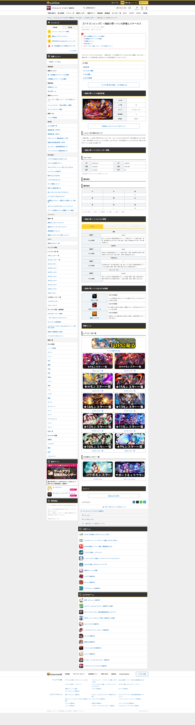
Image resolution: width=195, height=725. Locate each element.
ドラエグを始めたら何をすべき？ (58, 159)
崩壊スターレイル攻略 (71, 689)
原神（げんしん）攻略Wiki (72, 694)
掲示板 (145, 13)
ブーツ (50, 415)
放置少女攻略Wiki (96, 703)
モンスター (87, 515)
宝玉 (49, 361)
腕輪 (49, 365)
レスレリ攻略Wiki (70, 706)
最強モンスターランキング (60, 36)
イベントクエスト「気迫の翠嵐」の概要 (60, 105)
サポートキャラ (52, 305)
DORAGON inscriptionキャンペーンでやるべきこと (65, 41)
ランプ (50, 402)
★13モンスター (52, 276)
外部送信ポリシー (93, 674)
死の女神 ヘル (88, 43)
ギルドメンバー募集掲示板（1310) (58, 138)
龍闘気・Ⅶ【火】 (94, 318)
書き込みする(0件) (113, 496)
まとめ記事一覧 (52, 126)
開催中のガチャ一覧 (54, 243)
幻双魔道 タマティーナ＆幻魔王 (93, 39)
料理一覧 (50, 431)
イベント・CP (70, 13)
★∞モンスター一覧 (97, 391)
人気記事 (54, 27)
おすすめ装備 (87, 78)
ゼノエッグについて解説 (55, 109)
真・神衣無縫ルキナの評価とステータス (64, 46)
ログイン (144, 3)
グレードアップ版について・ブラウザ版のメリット (99, 46)
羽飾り (50, 377)
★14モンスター (52, 272)
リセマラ (131, 13)
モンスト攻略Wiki (123, 689)
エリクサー (51, 444)
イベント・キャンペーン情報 (60, 31)
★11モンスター (52, 285)
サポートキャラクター (130, 479)
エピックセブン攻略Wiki (98, 699)
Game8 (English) (124, 674)
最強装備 (100, 13)
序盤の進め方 (52, 13)
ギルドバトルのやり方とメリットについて (60, 206)
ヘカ (49, 390)
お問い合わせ (104, 674)
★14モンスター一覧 (97, 411)
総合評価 (86, 67)
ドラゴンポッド (52, 419)
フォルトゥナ (52, 456)
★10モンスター (52, 289)
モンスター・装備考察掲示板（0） (58, 146)
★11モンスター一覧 (129, 431)
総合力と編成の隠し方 (54, 188)
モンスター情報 (88, 71)
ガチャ (125, 13)
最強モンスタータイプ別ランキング (58, 235)
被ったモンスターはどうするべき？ (58, 192)
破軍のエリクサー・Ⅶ (94, 309)
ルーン (50, 410)
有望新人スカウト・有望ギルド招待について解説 (61, 201)
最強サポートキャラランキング (57, 227)
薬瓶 (49, 398)
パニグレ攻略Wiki (70, 703)
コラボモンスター (98, 479)
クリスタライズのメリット (56, 336)
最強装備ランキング (54, 231)
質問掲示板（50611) (54, 134)
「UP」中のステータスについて (57, 318)
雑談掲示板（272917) (54, 130)
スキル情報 (86, 74)
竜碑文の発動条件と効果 (55, 332)
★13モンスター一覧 (129, 411)
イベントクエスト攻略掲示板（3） (58, 151)
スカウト (138, 13)
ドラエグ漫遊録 (52, 117)
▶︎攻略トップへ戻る (55, 62)
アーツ (50, 423)
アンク (50, 381)
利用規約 (67, 674)
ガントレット (52, 406)
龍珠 (49, 448)
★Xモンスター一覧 (97, 371)
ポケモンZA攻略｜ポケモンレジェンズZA (76, 680)
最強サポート (91, 13)
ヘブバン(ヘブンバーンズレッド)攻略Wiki (130, 699)
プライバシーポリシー (79, 674)
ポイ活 (116, 3)
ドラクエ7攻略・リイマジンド (73, 684)
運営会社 (113, 674)
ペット (50, 356)
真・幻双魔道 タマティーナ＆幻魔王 (95, 36)
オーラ (50, 352)
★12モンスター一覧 (97, 431)
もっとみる (73, 51)
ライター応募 (142, 674)
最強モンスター (81, 13)
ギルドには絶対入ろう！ (55, 163)
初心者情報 (61, 13)
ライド (50, 427)
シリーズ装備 (52, 348)
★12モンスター (52, 280)
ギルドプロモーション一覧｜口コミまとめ (60, 167)
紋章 (49, 452)
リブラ (50, 394)
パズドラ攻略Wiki (96, 689)
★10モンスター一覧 (97, 451)
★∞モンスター (52, 264)
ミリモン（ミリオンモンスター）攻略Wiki (103, 706)
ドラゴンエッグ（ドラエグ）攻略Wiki (93, 511)
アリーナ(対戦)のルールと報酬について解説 (61, 210)
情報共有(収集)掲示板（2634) (56, 142)
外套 (49, 369)
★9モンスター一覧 (130, 451)
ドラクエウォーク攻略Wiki (72, 691)
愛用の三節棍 (94, 300)
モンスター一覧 (116, 13)
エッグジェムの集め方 (54, 171)
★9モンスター (52, 293)
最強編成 (107, 13)
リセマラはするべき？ (54, 180)
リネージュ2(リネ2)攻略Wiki (126, 703)
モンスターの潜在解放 (54, 322)
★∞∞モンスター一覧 (130, 371)
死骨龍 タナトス (89, 41)
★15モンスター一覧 (129, 391)
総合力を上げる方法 (54, 175)
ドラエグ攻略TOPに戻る (113, 351)
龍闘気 (50, 439)
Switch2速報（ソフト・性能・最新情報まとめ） (132, 680)
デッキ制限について (54, 184)
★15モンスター (52, 268)
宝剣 (49, 373)
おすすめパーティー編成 (55, 313)
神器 (49, 385)
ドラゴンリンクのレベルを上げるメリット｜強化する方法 (61, 326)
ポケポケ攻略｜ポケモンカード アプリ (129, 684)
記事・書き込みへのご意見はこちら (115, 507)
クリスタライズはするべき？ (56, 196)
